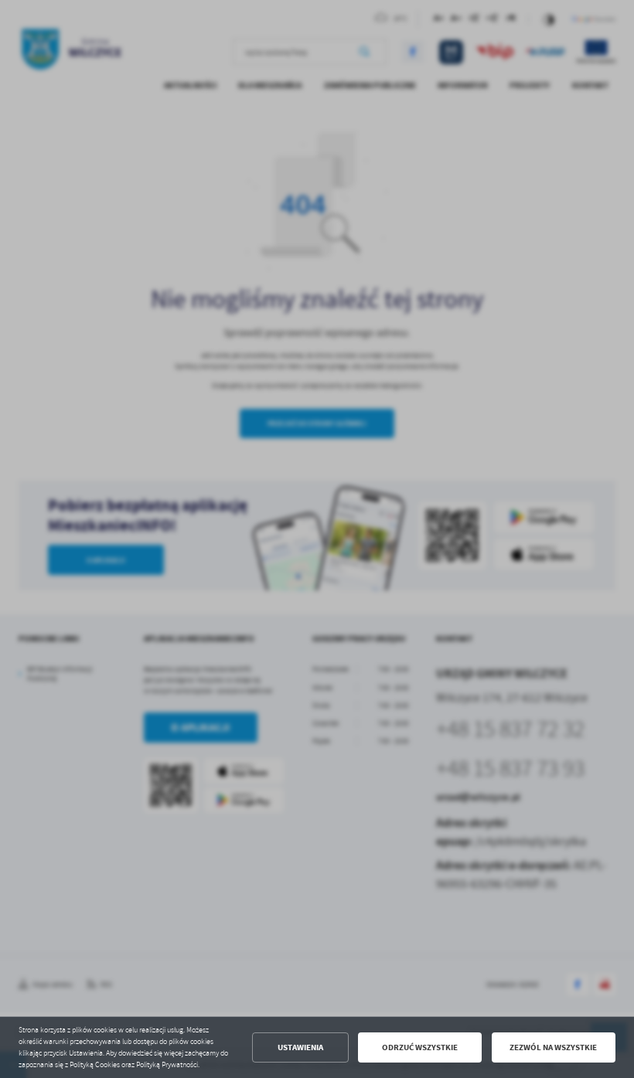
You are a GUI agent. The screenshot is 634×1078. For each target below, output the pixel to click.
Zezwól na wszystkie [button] (553, 1047)
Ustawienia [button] (300, 1047)
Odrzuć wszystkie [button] (420, 1047)
